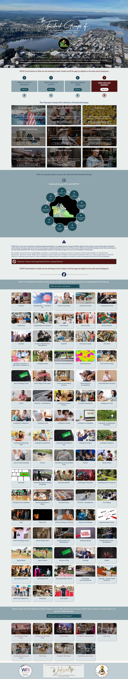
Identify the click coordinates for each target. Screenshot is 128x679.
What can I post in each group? (24, 83)
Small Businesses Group (85, 656)
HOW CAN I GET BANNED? (104, 84)
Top (124, 675)
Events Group (64, 636)
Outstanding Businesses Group (21, 657)
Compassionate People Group (42, 637)
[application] (64, 62)
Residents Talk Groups (64, 656)
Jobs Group (106, 636)
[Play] (17, 62)
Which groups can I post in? (51, 83)
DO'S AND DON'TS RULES (78, 84)
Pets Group (42, 656)
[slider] (111, 62)
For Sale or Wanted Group (85, 636)
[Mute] (107, 62)
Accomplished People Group (21, 637)
